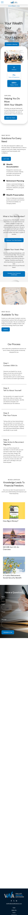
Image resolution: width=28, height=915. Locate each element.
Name (3, 596)
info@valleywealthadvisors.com (14, 903)
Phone (3, 612)
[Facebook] (11, 901)
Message (3, 619)
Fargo (14, 912)
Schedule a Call (8, 632)
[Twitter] (14, 901)
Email (3, 604)
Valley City (14, 910)
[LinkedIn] (16, 901)
